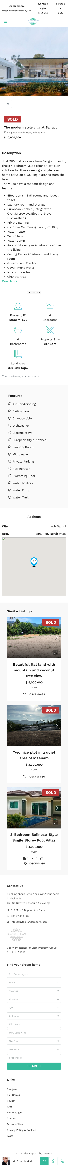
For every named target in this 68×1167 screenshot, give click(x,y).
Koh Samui (13, 1094)
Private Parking (23, 461)
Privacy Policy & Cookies (21, 1130)
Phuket (11, 1100)
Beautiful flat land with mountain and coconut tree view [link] (34, 670)
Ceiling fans (21, 411)
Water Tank (21, 497)
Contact (11, 1118)
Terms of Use (15, 1124)
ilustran (47, 1153)
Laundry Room (23, 447)
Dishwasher (21, 425)
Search (34, 1066)
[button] (34, 61)
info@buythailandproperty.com (17, 11)
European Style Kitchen (30, 440)
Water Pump (21, 490)
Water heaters (23, 483)
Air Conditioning (24, 404)
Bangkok (12, 1089)
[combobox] (34, 982)
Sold (12, 119)
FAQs (10, 1135)
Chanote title (22, 418)
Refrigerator (21, 468)
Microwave (20, 454)
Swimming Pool (24, 476)
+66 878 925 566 (16, 6)
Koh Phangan (14, 1112)
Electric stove (22, 432)
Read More (9, 281)
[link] (34, 637)
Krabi (10, 1106)
